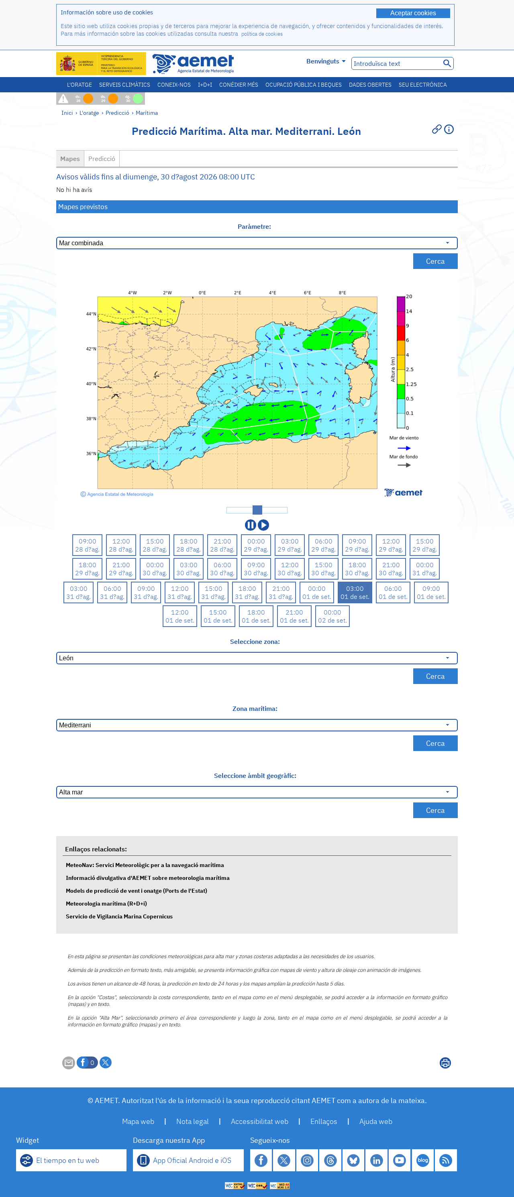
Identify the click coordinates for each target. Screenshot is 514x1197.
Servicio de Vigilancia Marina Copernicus (119, 916)
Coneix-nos (174, 84)
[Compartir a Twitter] (106, 1063)
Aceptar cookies (413, 13)
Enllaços (323, 1121)
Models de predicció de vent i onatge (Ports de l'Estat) (136, 890)
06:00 (323, 541)
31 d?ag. (424, 573)
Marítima (147, 112)
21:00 (222, 541)
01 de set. (316, 596)
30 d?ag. (155, 573)
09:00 (87, 541)
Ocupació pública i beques (303, 84)
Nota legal (192, 1121)
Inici (67, 112)
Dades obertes (370, 84)
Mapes (70, 159)
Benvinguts (322, 61)
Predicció (117, 112)
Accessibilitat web (259, 1121)
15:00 (155, 541)
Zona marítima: (255, 708)
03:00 (290, 541)
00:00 (256, 541)
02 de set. (332, 620)
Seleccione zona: (255, 641)
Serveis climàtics (124, 84)
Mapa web (138, 1121)
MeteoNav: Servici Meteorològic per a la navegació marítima (145, 865)
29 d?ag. (256, 549)
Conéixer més (238, 84)
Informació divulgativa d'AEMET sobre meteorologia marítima (148, 877)
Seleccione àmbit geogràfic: (255, 776)
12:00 (121, 541)
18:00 (189, 541)
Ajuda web (375, 1121)
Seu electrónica (423, 84)
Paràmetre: (255, 226)
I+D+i (205, 84)
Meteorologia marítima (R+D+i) (106, 903)
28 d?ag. (87, 549)
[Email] (68, 1067)
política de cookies (262, 34)
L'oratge (79, 84)
